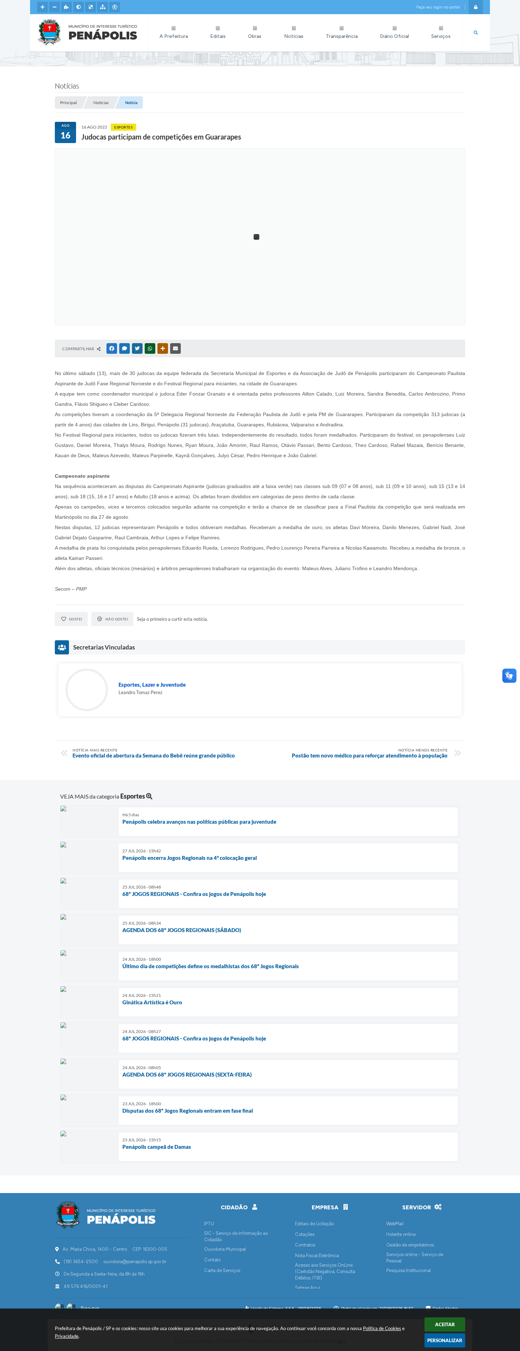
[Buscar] (476, 33)
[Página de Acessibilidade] (114, 7)
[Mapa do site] (102, 7)
